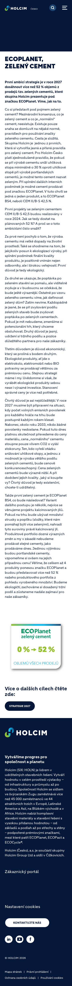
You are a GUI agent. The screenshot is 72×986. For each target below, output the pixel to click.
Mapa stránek (13, 972)
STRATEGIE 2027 (19, 706)
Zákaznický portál (22, 871)
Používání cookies (52, 978)
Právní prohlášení (37, 972)
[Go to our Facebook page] (31, 939)
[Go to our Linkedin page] (10, 939)
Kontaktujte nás (27, 922)
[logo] (16, 9)
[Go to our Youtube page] (20, 939)
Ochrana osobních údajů (20, 978)
